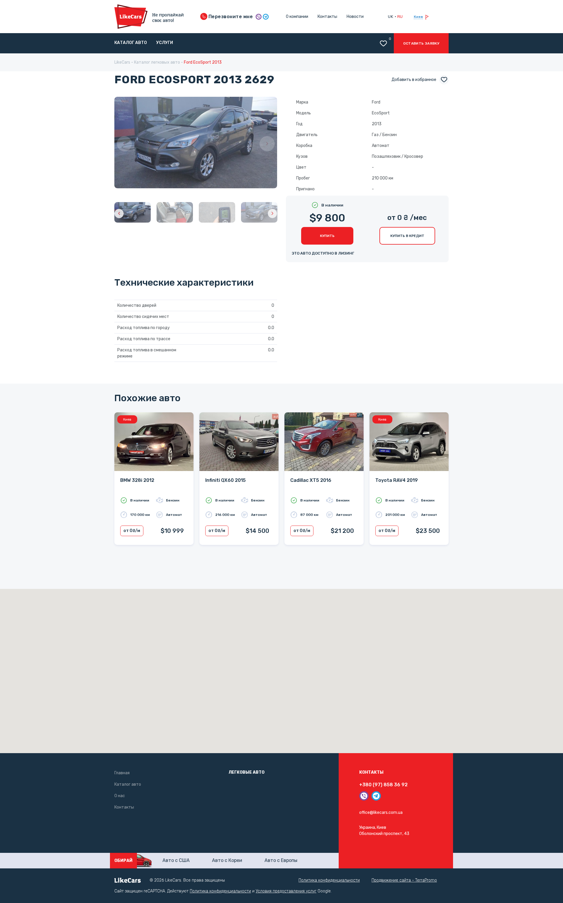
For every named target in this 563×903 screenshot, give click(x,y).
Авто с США (176, 860)
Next (267, 143)
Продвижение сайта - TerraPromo (404, 880)
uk (390, 16)
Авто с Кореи (227, 860)
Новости (355, 16)
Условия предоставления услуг (286, 891)
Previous (124, 143)
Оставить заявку (421, 43)
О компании (297, 16)
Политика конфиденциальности (329, 880)
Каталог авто (130, 42)
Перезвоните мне (230, 16)
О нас (119, 795)
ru (400, 16)
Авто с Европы (280, 860)
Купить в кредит (407, 236)
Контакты (327, 16)
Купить (327, 236)
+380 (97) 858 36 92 (383, 784)
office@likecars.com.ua (381, 812)
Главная (122, 772)
